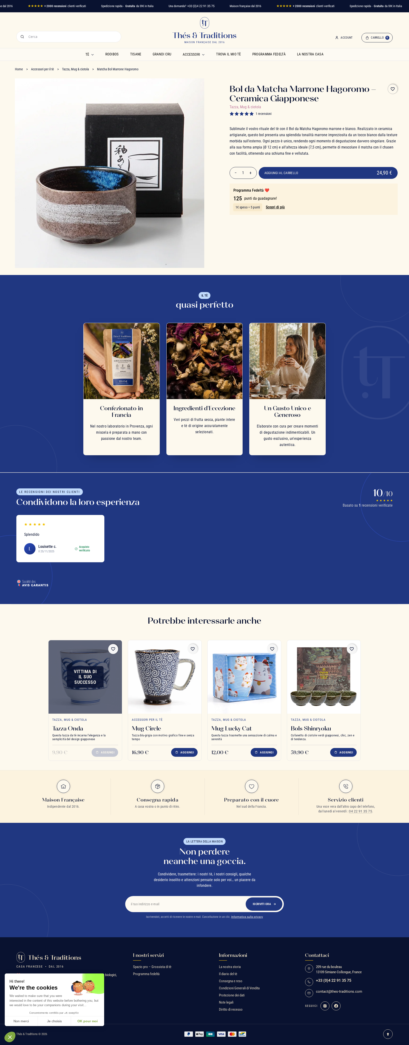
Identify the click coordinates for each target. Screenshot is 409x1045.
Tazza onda (67, 728)
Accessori (191, 54)
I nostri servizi (148, 955)
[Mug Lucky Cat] (244, 677)
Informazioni (233, 955)
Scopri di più (275, 207)
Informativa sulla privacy (247, 917)
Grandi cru (162, 54)
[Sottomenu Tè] (92, 54)
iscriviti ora (262, 904)
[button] (10, 1037)
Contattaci (317, 955)
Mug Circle (146, 728)
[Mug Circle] (164, 677)
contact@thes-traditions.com (339, 992)
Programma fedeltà (269, 54)
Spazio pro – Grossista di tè (152, 967)
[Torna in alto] (388, 1034)
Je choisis (54, 1021)
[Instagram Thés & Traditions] (324, 1005)
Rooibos (112, 54)
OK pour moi (87, 1021)
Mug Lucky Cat (231, 728)
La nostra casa (310, 54)
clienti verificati (57, 6)
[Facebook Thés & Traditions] (336, 1005)
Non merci (21, 1021)
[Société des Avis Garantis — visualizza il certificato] (32, 583)
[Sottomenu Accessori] (203, 54)
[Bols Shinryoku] (323, 677)
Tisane (135, 54)
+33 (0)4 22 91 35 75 (200, 6)
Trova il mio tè (228, 54)
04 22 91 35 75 (360, 811)
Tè (87, 54)
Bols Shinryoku (311, 728)
